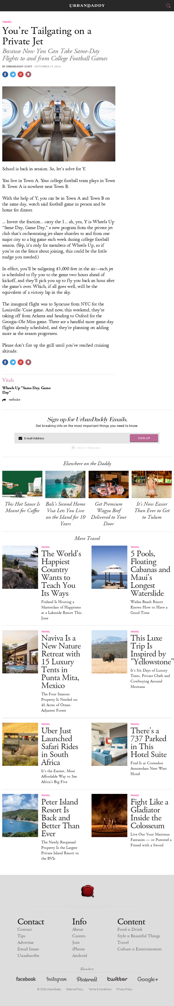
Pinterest (87, 980)
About (77, 929)
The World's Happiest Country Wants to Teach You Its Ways (61, 573)
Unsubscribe (28, 956)
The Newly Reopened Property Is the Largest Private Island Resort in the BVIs (60, 850)
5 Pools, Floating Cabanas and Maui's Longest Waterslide (150, 573)
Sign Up (144, 438)
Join (76, 943)
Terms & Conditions (100, 989)
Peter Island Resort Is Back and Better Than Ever (60, 818)
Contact (24, 929)
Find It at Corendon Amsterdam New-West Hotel (148, 768)
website (14, 399)
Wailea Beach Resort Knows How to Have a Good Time (148, 607)
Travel (123, 943)
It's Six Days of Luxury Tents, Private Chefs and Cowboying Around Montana (150, 678)
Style (138, 936)
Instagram (56, 980)
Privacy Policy (124, 989)
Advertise (25, 943)
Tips (21, 936)
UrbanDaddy (87, 5)
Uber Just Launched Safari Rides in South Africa (59, 746)
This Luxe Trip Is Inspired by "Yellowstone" (152, 650)
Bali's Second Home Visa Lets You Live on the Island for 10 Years (65, 513)
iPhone (78, 949)
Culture (139, 949)
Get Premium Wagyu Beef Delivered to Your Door (108, 513)
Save (21, 74)
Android (79, 956)
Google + (148, 980)
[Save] (28, 74)
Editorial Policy (74, 989)
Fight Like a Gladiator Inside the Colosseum (149, 814)
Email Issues (28, 949)
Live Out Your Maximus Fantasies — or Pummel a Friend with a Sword (151, 840)
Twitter (117, 980)
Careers (78, 936)
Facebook (26, 980)
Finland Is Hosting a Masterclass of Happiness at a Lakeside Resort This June (61, 610)
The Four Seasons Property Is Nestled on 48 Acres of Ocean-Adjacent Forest (59, 702)
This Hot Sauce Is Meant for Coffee (22, 507)
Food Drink (130, 929)
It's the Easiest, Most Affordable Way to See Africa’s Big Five (59, 776)
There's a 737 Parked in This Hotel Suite (148, 742)
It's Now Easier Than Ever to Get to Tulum (151, 510)
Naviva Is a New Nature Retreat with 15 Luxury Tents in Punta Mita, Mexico (61, 662)
